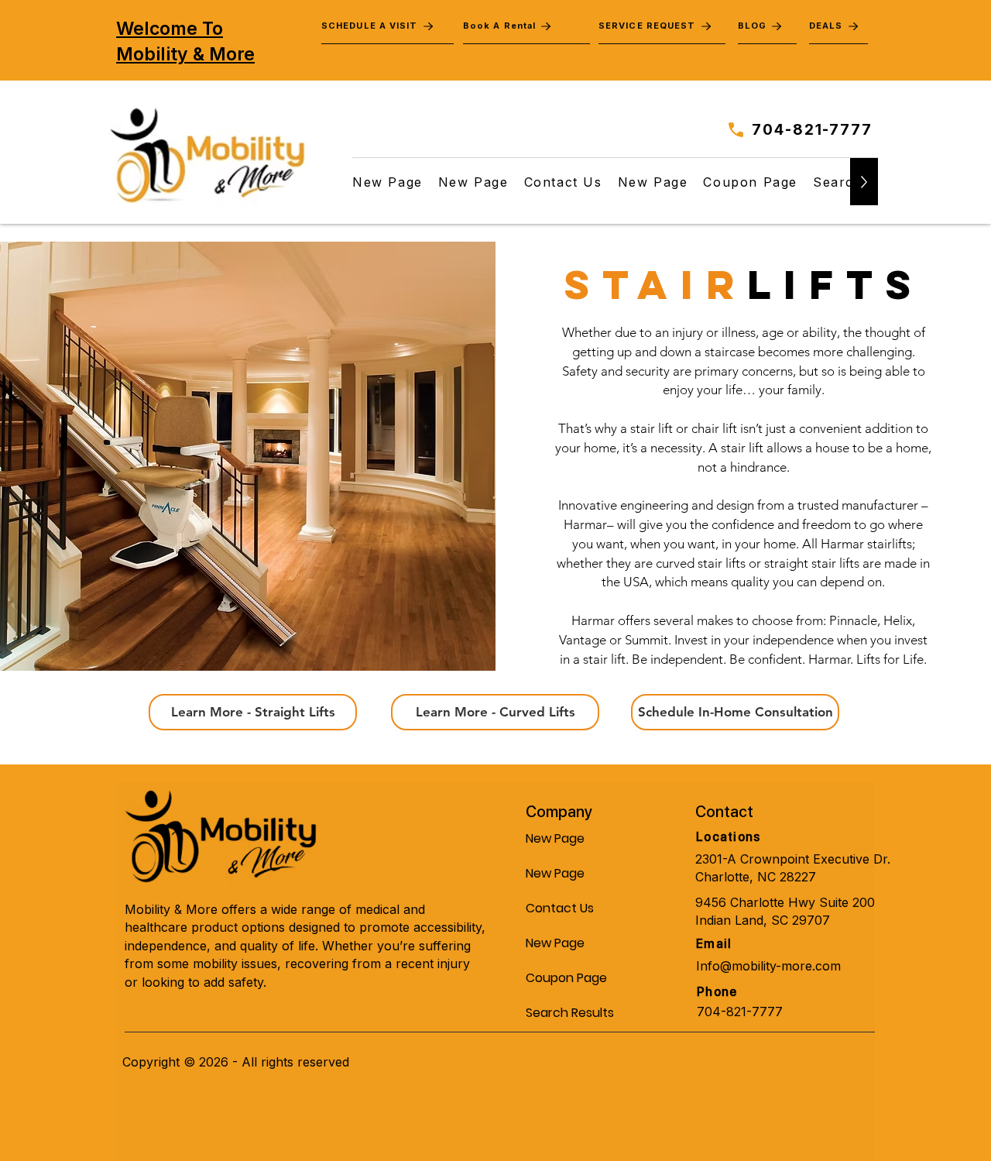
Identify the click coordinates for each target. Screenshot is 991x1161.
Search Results (563, 1013)
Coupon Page (563, 978)
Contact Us (560, 908)
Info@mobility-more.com (768, 966)
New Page (555, 838)
